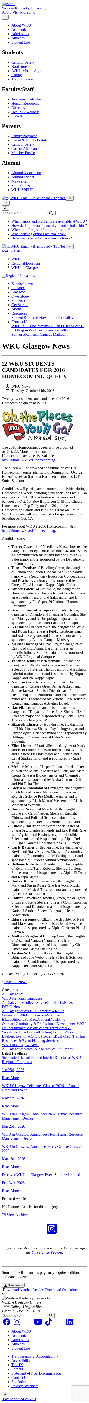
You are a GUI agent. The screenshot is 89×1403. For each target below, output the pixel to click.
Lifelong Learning (52, 1032)
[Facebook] (7, 1323)
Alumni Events (22, 177)
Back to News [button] (15, 982)
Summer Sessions (25, 1028)
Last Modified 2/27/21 (19, 1399)
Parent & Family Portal (28, 140)
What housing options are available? (38, 234)
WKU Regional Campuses (22, 998)
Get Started (19, 305)
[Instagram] (17, 1323)
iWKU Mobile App (26, 71)
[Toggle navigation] (4, 277)
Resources (19, 313)
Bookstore (19, 66)
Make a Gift (20, 181)
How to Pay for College (57, 317)
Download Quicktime (61, 1290)
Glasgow (18, 292)
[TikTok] (49, 1323)
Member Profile (23, 153)
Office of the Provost (47, 1252)
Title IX (17, 1365)
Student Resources (25, 317)
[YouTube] (38, 1323)
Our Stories (55, 1002)
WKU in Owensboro (44, 330)
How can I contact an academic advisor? (41, 238)
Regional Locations (26, 263)
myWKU (18, 116)
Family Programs (24, 136)
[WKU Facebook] (37, 1232)
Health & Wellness (25, 112)
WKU (16, 259)
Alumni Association (26, 173)
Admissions (20, 34)
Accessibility (21, 1361)
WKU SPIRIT (22, 190)
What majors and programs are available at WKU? (49, 221)
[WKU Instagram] (52, 1232)
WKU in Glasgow (25, 268)
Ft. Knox (18, 288)
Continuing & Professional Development (46, 1024)
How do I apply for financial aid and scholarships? (49, 225)
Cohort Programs (42, 1036)
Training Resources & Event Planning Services (43, 1038)
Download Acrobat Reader (23, 1290)
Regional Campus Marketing (46, 334)
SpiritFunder (20, 185)
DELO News (12, 1007)
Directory (18, 108)
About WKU (21, 25)
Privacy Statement (24, 1386)
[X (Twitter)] (59, 1323)
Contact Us (19, 322)
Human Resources (25, 103)
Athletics (18, 38)
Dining (16, 75)
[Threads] (28, 1323)
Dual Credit (63, 1036)
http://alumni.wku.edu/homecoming (28, 460)
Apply (6, 12)
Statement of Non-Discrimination (36, 1373)
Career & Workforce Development (36, 1030)
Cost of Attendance (25, 149)
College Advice (35, 1002)
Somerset (18, 301)
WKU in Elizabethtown (29, 326)
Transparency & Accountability (34, 1356)
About (16, 309)
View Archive (17, 1215)
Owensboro (20, 296)
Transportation (22, 79)
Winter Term (47, 1028)
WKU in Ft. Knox (61, 326)
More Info (27, 12)
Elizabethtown (22, 284)
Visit (15, 12)
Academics (19, 30)
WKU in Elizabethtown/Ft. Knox (31, 1017)
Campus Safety (22, 62)
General (44, 1019)
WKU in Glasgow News (20, 1045)
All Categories (12, 994)
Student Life (20, 42)
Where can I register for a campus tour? (40, 230)
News (68, 1002)
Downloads (15, 1285)
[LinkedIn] (69, 1323)
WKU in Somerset (37, 1011)
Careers (17, 1369)
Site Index (19, 1382)
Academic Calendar (26, 99)
